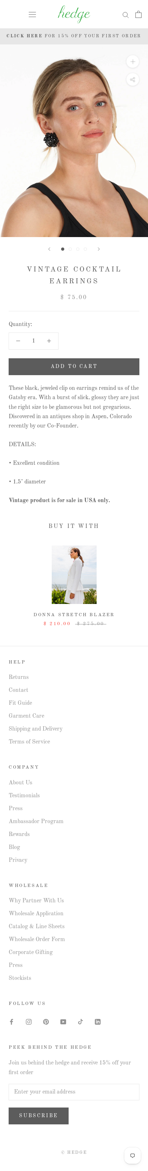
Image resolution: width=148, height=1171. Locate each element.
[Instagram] (29, 1021)
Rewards (19, 834)
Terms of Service (29, 742)
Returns (19, 677)
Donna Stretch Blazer (74, 615)
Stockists (20, 978)
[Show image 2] (70, 249)
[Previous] (49, 249)
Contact (18, 690)
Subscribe (38, 1115)
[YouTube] (63, 1021)
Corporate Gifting (31, 952)
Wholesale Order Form (37, 940)
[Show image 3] (77, 249)
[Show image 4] (85, 249)
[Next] (99, 249)
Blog (14, 847)
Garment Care (26, 716)
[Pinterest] (46, 1021)
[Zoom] (132, 61)
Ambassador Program (36, 822)
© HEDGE (74, 1153)
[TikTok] (80, 1021)
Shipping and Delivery (36, 729)
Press (16, 809)
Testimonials (24, 796)
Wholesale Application (36, 914)
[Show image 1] (62, 249)
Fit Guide (20, 703)
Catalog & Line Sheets (37, 927)
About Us (20, 783)
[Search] (125, 14)
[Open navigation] (32, 14)
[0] (138, 14)
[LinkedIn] (98, 1021)
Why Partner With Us (36, 901)
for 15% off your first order (74, 36)
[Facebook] (11, 1021)
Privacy (18, 860)
